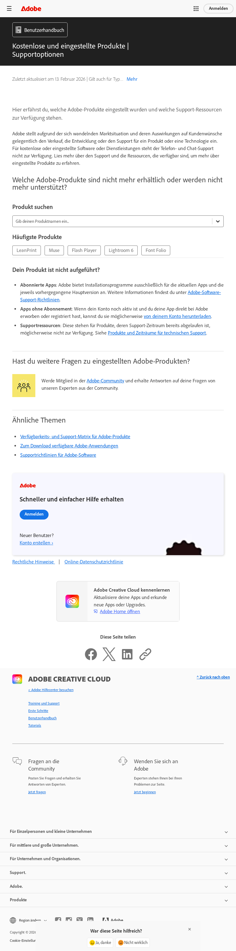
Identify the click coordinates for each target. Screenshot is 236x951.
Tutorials (34, 725)
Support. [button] (18, 872)
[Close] (190, 929)
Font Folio (156, 250)
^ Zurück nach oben (213, 677)
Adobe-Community (105, 381)
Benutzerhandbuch (42, 718)
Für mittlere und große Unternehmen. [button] (44, 845)
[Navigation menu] (9, 8)
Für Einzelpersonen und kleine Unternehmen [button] (51, 831)
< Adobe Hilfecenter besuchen (50, 690)
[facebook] (58, 920)
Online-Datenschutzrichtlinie (94, 562)
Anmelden (218, 8)
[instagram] (69, 920)
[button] (196, 9)
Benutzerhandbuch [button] (44, 30)
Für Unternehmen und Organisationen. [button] (45, 858)
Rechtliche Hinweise (33, 562)
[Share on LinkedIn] (127, 659)
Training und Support (44, 703)
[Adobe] (31, 8)
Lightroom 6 (121, 250)
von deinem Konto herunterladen (177, 316)
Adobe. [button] (16, 886)
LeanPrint (27, 250)
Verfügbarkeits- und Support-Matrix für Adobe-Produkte (75, 436)
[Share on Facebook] (91, 659)
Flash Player (84, 250)
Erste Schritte (38, 711)
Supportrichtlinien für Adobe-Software (58, 455)
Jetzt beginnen (145, 792)
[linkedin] (90, 920)
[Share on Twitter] (109, 659)
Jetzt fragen (37, 792)
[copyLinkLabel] (145, 659)
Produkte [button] (18, 900)
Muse (54, 250)
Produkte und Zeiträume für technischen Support (157, 333)
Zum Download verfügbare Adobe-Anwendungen (69, 446)
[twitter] (80, 920)
